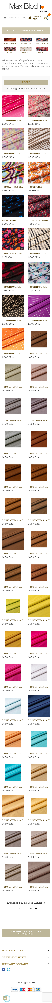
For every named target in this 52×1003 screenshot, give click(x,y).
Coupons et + (42, 52)
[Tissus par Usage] (26, 39)
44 (31, 908)
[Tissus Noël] (26, 49)
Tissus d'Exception (42, 43)
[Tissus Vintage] (10, 49)
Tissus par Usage (26, 43)
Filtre (26, 82)
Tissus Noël (26, 52)
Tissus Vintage (10, 52)
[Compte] (29, 17)
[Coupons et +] (42, 49)
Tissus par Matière (10, 43)
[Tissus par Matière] (10, 39)
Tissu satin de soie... (12, 187)
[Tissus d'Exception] (42, 39)
